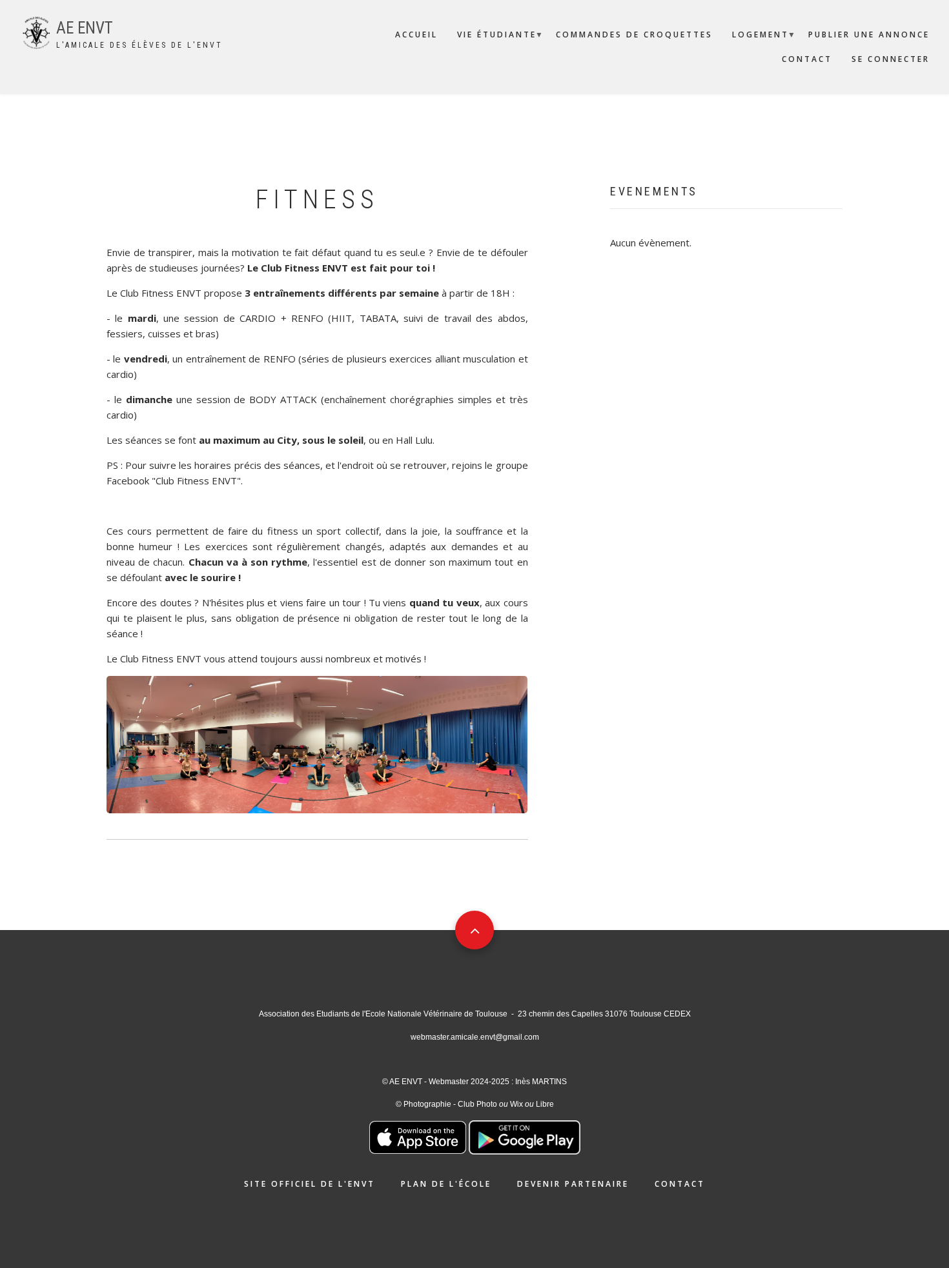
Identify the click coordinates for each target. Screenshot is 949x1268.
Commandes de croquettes (634, 34)
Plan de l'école (446, 1183)
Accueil (416, 34)
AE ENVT (84, 28)
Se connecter (891, 59)
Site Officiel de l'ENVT (309, 1183)
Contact (807, 59)
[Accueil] (36, 31)
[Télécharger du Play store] (524, 1136)
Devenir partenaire (573, 1183)
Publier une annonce (869, 34)
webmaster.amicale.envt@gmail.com (475, 1037)
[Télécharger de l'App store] (417, 1136)
